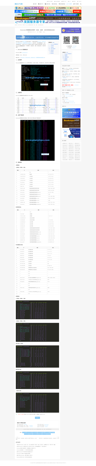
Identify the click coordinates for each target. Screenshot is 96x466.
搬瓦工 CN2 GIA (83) (77, 156)
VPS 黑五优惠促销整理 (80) (71, 158)
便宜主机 (48, 4)
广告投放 (57, 462)
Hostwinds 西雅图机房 (20, 45)
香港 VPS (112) (71, 148)
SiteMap (48, 462)
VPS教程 (77, 4)
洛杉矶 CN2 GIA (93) (71, 154)
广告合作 (79, 1)
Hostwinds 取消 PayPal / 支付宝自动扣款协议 (24, 457)
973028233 (25, 424)
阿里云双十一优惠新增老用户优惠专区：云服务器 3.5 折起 (49, 438)
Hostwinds (18, 41)
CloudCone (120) (65, 148)
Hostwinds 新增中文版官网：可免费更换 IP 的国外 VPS (26, 448)
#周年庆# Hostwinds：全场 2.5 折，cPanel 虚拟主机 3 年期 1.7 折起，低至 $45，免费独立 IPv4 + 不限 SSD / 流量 (36, 444)
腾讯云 (74, 1)
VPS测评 (70, 4)
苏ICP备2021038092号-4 (62, 462)
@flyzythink (46, 425)
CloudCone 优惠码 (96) (71, 152)
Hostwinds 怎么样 (29, 432)
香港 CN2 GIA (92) (65, 156)
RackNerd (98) (77, 150)
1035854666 (31, 425)
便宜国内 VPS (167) (71, 145)
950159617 (67, 99)
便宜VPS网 (18, 4)
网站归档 (51, 462)
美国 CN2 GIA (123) (77, 147)
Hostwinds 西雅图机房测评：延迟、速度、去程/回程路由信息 (37, 30)
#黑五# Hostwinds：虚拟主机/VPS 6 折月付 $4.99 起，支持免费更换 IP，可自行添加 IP (31, 446)
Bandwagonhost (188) (65, 145)
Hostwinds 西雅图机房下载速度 (49, 432)
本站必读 (54, 462)
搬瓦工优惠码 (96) (65, 152)
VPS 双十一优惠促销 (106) (77, 149)
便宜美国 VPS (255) (65, 143)
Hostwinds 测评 (35, 432)
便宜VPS (41, 4)
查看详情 (71, 69)
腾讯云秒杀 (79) (77, 157)
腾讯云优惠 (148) (77, 145)
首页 (35, 4)
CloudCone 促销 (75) (65, 159)
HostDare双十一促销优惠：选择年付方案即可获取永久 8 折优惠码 (26, 439)
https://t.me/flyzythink (69, 96)
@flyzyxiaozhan (46, 424)
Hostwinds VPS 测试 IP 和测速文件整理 (23, 453)
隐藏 (53, 42)
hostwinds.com (24, 52)
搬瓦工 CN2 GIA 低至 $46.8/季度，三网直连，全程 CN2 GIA (34, 414)
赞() (38, 417)
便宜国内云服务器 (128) (71, 147)
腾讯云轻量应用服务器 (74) (77, 159)
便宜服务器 (62, 4)
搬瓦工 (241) (70, 143)
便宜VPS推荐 (50, 1)
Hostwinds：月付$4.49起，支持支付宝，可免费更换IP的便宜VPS (33, 57)
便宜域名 (55, 4)
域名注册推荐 (57, 1)
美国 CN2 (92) (77, 154)
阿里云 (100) (64, 150)
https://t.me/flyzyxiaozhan (70, 101)
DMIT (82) (64, 157)
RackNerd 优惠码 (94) (77, 152)
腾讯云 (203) (77, 143)
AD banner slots (72, 102)
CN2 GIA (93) (65, 154)
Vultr (70, 1)
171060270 (46, 426)
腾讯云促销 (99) (71, 150)
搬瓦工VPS (64, 1)
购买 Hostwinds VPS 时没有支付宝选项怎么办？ (25, 451)
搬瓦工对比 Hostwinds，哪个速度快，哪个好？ (25, 455)
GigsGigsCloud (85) (71, 156)
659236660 (31, 426)
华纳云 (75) (70, 159)
